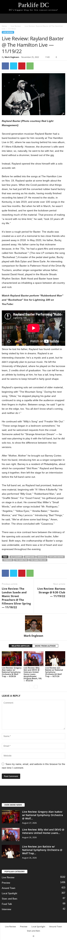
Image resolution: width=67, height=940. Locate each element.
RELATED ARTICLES (20, 645)
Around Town (8, 888)
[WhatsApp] (30, 66)
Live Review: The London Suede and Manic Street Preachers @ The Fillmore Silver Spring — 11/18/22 (16, 598)
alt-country (16, 557)
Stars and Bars (9, 898)
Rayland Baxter (56, 557)
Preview (6, 882)
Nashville (42, 557)
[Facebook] (5, 66)
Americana (29, 557)
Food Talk (7, 904)
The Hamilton (21, 560)
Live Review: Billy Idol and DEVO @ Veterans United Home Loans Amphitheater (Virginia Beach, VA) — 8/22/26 (32, 674)
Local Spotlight (9, 893)
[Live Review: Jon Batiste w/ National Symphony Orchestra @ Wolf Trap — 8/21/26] (55, 658)
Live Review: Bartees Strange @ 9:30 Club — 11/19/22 (51, 592)
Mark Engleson (12, 57)
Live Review (16, 26)
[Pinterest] (21, 66)
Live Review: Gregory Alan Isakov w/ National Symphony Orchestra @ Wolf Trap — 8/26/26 (11, 672)
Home (4, 26)
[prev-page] (31, 686)
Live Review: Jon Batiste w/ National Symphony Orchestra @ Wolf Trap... (42, 850)
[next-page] (36, 686)
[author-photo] (33, 623)
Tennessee (8, 560)
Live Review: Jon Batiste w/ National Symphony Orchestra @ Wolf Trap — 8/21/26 (54, 672)
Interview (6, 909)
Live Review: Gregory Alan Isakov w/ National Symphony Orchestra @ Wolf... (42, 815)
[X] (13, 66)
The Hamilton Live (38, 560)
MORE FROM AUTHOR (45, 645)
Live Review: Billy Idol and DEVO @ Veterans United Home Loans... (43, 831)
